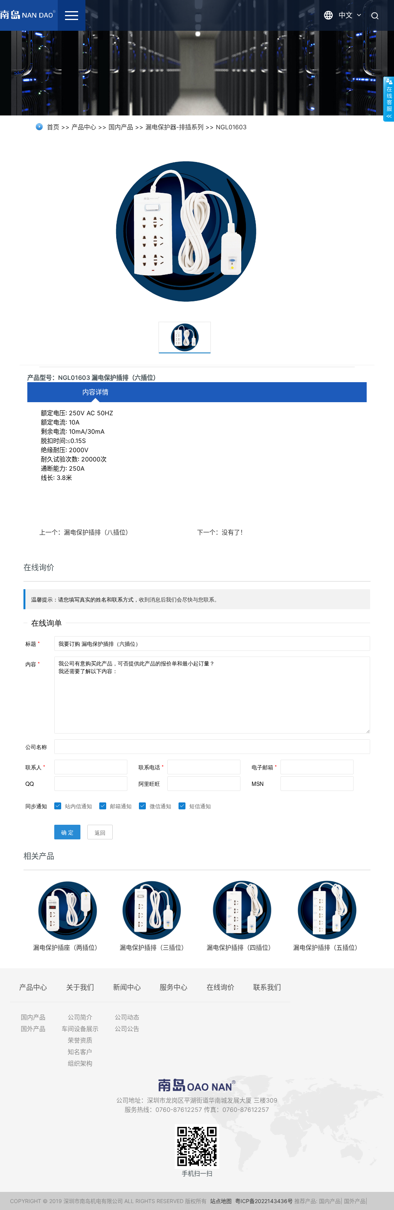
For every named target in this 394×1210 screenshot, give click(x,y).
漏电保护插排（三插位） (153, 947)
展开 (388, 99)
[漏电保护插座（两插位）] (66, 910)
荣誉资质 (80, 1040)
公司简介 (80, 1017)
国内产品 (121, 127)
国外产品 (33, 1029)
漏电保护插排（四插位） (240, 947)
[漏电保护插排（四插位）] (240, 910)
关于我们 (80, 987)
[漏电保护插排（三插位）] (153, 910)
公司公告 (127, 1029)
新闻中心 (127, 987)
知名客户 (80, 1052)
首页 (53, 127)
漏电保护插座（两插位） (67, 947)
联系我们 (267, 987)
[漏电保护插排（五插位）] (327, 910)
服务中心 (173, 987)
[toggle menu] (71, 15)
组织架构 (80, 1063)
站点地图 (221, 1201)
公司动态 (127, 1017)
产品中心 (84, 127)
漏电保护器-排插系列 (174, 127)
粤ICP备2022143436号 (264, 1201)
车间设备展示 (80, 1029)
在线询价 (220, 987)
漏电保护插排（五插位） (327, 947)
